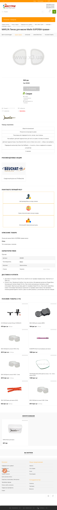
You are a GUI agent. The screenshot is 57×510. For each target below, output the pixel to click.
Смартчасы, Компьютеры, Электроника (10, 479)
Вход (35, 1)
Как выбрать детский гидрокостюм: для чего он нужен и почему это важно (28, 138)
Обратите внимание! (28, 128)
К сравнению (6, 111)
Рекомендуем (32, 474)
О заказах (28, 151)
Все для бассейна (6, 471)
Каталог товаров (10, 20)
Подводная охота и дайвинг (8, 465)
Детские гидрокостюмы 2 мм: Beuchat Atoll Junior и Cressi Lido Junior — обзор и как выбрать (28, 142)
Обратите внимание (28, 416)
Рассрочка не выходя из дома (28, 132)
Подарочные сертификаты (7, 487)
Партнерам (31, 486)
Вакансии (31, 489)
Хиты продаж (32, 468)
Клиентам (31, 483)
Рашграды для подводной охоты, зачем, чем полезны (28, 135)
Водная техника (5, 468)
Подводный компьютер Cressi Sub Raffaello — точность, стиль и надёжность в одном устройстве (28, 147)
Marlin (21, 261)
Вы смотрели (28, 453)
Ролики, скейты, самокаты (8, 485)
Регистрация (40, 1)
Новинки (31, 465)
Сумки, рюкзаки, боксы (7, 476)
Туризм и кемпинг (6, 474)
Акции (30, 471)
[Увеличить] (28, 57)
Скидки (3, 490)
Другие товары (46, 269)
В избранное (22, 108)
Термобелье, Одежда (6, 482)
